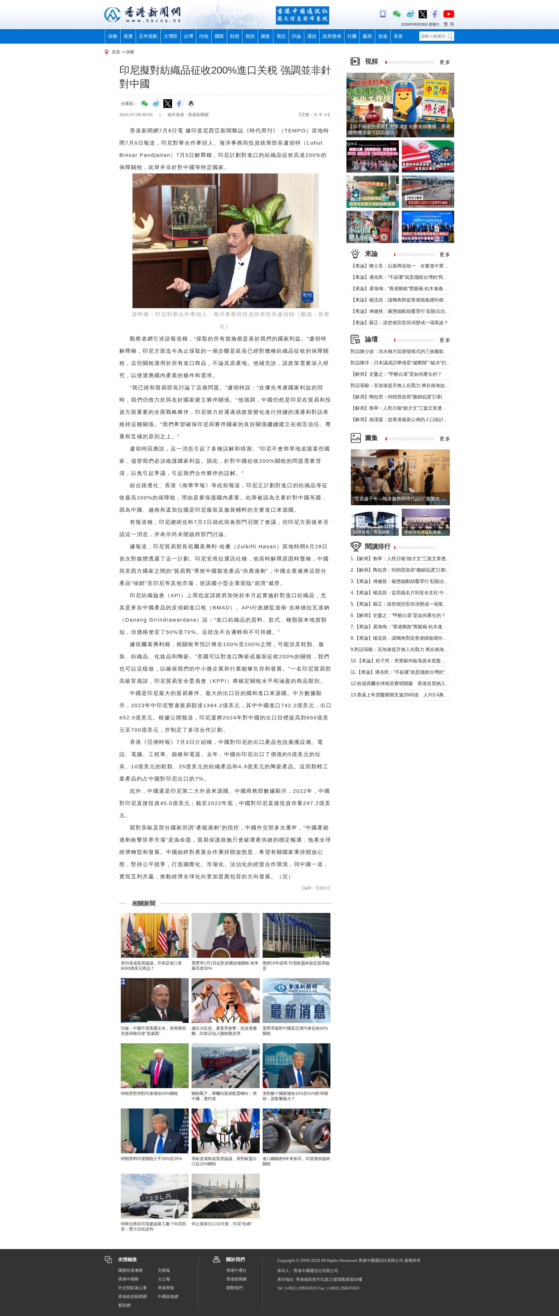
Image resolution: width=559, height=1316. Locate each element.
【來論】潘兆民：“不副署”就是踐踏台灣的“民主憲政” (405, 277)
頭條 (112, 36)
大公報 (164, 1279)
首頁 (116, 51)
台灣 (188, 36)
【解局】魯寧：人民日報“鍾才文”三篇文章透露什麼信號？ (410, 408)
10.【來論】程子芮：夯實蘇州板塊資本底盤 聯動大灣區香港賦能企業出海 (427, 660)
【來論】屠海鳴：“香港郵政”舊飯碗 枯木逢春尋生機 (404, 288)
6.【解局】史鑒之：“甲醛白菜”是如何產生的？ (398, 615)
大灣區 (171, 36)
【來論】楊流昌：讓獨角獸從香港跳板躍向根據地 (402, 299)
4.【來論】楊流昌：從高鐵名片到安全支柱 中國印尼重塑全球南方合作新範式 (430, 592)
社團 (352, 36)
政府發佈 (332, 36)
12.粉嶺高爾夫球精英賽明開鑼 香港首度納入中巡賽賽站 (410, 683)
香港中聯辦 (128, 1279)
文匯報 (164, 1270)
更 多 (445, 62)
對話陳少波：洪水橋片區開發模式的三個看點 (397, 351)
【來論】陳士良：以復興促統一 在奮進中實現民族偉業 (409, 265)
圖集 (265, 36)
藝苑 (367, 36)
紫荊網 (124, 1305)
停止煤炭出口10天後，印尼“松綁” (222, 1223)
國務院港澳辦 (130, 1270)
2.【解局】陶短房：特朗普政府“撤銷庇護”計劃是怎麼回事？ (412, 569)
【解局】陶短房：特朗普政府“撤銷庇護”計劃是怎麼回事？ (410, 396)
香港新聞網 (236, 1279)
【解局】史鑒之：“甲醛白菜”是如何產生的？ (396, 374)
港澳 (128, 36)
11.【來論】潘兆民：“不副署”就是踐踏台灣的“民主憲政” (408, 672)
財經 (234, 36)
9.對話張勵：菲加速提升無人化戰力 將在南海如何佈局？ (409, 649)
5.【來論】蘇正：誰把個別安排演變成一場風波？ (401, 604)
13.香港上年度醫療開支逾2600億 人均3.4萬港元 (402, 694)
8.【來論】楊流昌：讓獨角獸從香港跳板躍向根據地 (404, 638)
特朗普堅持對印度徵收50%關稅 (149, 1093)
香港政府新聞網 (132, 1296)
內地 (203, 36)
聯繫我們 (234, 1287)
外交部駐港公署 (132, 1287)
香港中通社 (236, 1270)
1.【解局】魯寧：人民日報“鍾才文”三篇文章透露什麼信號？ (412, 558)
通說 (311, 36)
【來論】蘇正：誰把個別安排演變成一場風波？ (399, 322)
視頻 (250, 36)
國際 (219, 36)
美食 (398, 36)
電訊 (281, 36)
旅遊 (383, 36)
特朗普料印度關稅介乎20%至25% (151, 1158)
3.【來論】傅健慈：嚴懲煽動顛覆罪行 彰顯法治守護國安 (409, 581)
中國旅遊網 (168, 1296)
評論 (296, 36)
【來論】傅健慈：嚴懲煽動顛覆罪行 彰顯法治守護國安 (407, 311)
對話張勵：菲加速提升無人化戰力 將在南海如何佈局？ (407, 385)
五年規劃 (148, 36)
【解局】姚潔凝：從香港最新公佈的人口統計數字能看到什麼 (413, 419)
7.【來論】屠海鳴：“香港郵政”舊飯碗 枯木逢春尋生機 (406, 626)
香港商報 (166, 1287)
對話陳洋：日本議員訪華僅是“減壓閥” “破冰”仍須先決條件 (410, 362)
